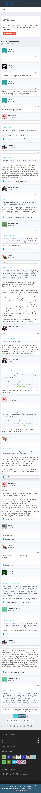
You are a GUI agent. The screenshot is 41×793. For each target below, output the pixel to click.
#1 (38, 56)
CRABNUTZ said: (7, 267)
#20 (38, 685)
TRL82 (10, 65)
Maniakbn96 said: (8, 449)
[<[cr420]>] (11, 525)
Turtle (4, 44)
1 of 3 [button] (15, 716)
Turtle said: (6, 127)
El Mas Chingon (13, 223)
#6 (38, 152)
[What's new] (34, 3)
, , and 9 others (16, 181)
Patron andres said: (9, 235)
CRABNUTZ (11, 145)
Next (21, 716)
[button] (3, 3)
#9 (38, 262)
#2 (38, 72)
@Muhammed (6, 110)
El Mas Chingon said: (9, 338)
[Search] (38, 3)
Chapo (10, 255)
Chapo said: (6, 371)
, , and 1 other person (19, 139)
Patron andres (13, 187)
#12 (38, 405)
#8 (38, 230)
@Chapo (4, 650)
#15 (38, 532)
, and (15, 672)
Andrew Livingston (14, 608)
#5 (38, 122)
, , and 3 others (19, 217)
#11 (38, 366)
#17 (38, 578)
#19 (38, 647)
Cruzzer (10, 571)
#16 (38, 552)
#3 (38, 88)
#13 (38, 444)
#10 (38, 334)
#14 (38, 490)
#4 (38, 106)
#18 (38, 615)
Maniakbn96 (12, 115)
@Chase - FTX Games (9, 91)
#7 (38, 194)
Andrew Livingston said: (10, 583)
